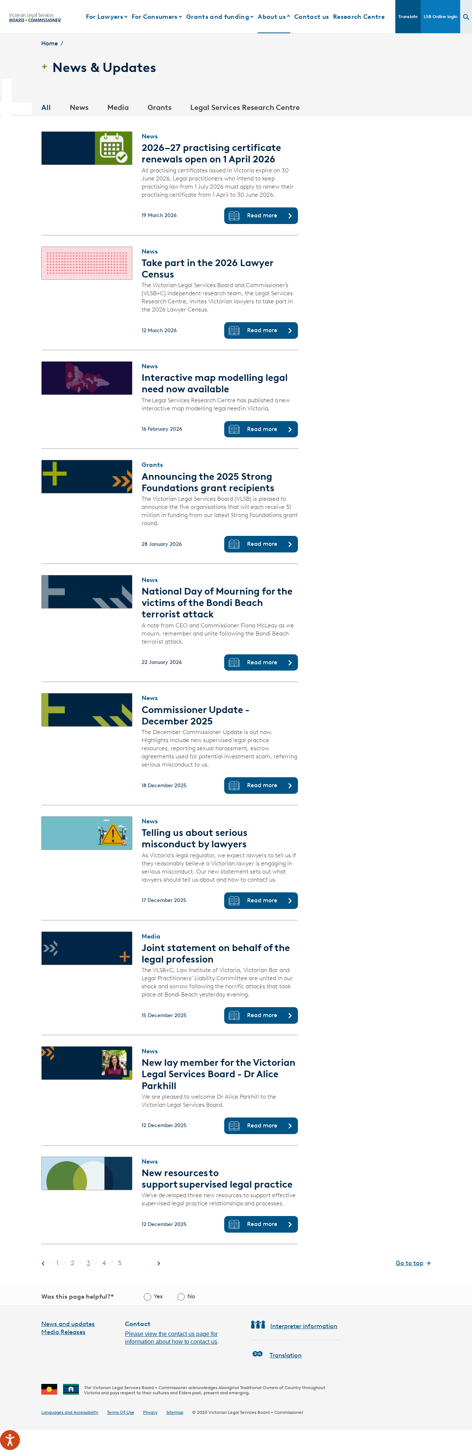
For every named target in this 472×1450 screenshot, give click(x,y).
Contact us (311, 16)
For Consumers (154, 16)
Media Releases (63, 1332)
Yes (158, 1296)
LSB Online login (440, 16)
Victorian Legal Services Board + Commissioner (255, 1412)
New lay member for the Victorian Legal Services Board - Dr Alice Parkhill (218, 1074)
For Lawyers (104, 16)
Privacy (150, 1412)
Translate (408, 16)
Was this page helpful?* (77, 1296)
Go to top (409, 1263)
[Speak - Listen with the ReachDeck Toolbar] (10, 1440)
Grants (159, 107)
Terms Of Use (120, 1412)
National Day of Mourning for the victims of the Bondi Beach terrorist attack (217, 602)
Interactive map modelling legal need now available (215, 383)
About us (272, 16)
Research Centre (359, 16)
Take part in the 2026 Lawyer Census (207, 268)
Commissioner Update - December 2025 (195, 715)
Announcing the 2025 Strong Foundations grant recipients (208, 482)
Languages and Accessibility (69, 1412)
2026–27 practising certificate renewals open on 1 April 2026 (211, 153)
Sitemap (174, 1412)
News (79, 107)
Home (49, 43)
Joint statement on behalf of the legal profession (216, 953)
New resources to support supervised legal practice (218, 1178)
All (46, 107)
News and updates (68, 1323)
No (191, 1296)
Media (118, 107)
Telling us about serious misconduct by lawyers (194, 838)
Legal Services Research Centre (245, 107)
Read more (262, 215)
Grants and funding (217, 16)
